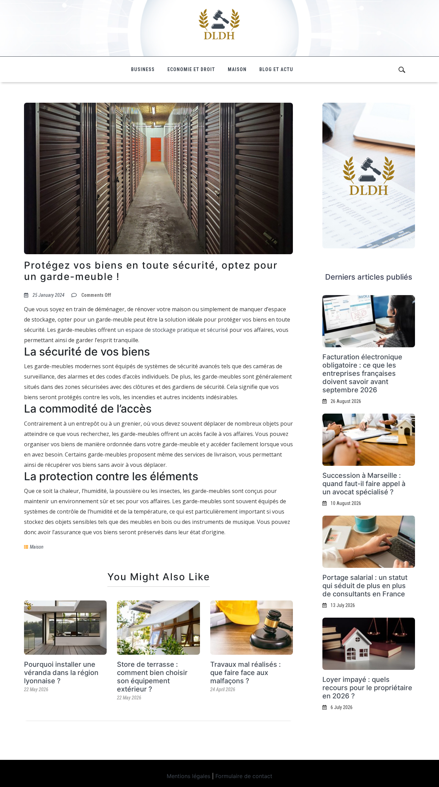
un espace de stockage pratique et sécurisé (172, 330)
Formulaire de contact (243, 776)
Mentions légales (188, 776)
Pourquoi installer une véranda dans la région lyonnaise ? (61, 672)
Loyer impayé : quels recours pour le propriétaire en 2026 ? (367, 687)
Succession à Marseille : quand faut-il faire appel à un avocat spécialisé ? (363, 483)
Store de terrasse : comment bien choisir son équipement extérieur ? (152, 676)
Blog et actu (276, 69)
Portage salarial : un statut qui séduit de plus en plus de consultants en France (364, 585)
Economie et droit (191, 69)
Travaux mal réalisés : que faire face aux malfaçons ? (245, 672)
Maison (237, 69)
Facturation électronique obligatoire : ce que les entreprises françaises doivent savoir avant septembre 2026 (362, 373)
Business (143, 69)
